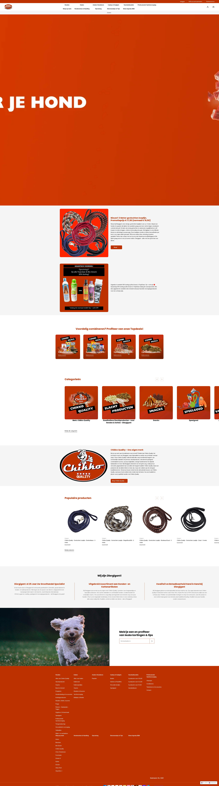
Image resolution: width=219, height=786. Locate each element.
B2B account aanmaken (195, 1)
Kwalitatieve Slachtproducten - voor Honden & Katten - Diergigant (118, 421)
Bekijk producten (69, 550)
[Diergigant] (8, 7)
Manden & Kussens (79, 691)
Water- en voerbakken (62, 733)
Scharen (149, 690)
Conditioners (150, 683)
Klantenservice (210, 1)
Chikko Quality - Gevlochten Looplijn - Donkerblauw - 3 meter (80, 541)
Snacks (156, 420)
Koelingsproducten (61, 697)
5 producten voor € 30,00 (135, 678)
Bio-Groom (59, 745)
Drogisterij (58, 691)
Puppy (57, 704)
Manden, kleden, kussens (63, 700)
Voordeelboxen (132, 688)
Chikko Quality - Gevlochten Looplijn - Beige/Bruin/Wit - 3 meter (118, 541)
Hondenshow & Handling (82, 8)
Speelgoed (193, 420)
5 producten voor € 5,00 (134, 685)
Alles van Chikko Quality (62, 678)
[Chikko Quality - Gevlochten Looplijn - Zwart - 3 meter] (193, 519)
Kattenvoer (77, 681)
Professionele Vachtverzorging (60, 720)
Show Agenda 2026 (128, 8)
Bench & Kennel (60, 688)
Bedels (112, 678)
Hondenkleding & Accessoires (64, 694)
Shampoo (149, 680)
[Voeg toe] (95, 533)
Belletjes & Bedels (79, 697)
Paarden (94, 678)
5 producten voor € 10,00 (135, 681)
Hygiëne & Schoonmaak (62, 712)
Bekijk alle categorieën (71, 431)
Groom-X (58, 758)
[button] (67, 5)
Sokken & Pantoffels (116, 681)
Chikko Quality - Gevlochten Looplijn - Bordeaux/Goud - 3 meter (156, 541)
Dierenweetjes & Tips (113, 8)
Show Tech (59, 768)
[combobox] (109, 12)
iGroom (58, 764)
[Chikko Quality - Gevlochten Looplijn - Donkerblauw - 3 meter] (81, 519)
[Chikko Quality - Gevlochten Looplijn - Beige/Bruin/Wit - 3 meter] (118, 519)
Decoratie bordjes (115, 685)
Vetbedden (58, 730)
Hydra (57, 761)
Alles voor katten (78, 678)
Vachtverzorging (78, 694)
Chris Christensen (61, 752)
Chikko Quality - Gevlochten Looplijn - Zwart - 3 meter (192, 540)
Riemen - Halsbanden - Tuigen (62, 708)
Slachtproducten (60, 681)
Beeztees (58, 742)
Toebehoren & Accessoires (154, 687)
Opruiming (98, 8)
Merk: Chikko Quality (81, 420)
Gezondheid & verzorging (63, 727)
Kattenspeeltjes (78, 685)
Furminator (59, 755)
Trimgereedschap (60, 724)
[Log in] (208, 7)
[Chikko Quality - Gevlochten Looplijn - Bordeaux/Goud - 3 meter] (156, 519)
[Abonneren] (151, 641)
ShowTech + (59, 771)
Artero (57, 739)
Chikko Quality (60, 748)
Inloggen (182, 1)
